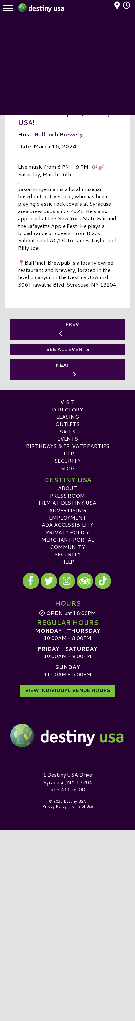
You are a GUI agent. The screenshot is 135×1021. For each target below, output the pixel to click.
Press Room (67, 495)
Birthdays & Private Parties (67, 446)
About (67, 488)
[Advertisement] (67, 66)
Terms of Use (81, 806)
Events (67, 438)
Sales (67, 431)
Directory (67, 409)
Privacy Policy (67, 532)
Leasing (67, 416)
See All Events (67, 349)
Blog (67, 468)
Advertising (67, 510)
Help (67, 453)
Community (67, 547)
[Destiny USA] (67, 735)
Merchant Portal (67, 539)
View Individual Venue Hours (67, 690)
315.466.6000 (67, 789)
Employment (67, 517)
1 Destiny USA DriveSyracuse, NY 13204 (67, 778)
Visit (67, 402)
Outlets (67, 424)
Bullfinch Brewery (58, 134)
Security (67, 460)
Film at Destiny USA (67, 502)
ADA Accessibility (67, 524)
